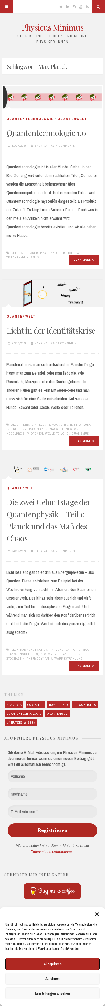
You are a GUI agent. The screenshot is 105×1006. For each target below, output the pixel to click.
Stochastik (15, 658)
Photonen (35, 433)
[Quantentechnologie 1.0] (52, 97)
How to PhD (58, 705)
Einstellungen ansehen (52, 993)
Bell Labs (19, 253)
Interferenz (16, 429)
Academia (14, 705)
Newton (72, 429)
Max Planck (49, 253)
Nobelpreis (15, 433)
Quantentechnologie (30, 118)
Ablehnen (53, 978)
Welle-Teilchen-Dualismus (67, 433)
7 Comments (65, 551)
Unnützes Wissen (21, 722)
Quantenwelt (72, 118)
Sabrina (41, 146)
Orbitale (68, 253)
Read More (82, 260)
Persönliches (85, 705)
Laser (33, 253)
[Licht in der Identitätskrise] (52, 293)
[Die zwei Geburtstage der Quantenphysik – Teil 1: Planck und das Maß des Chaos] (52, 469)
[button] (97, 914)
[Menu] (6, 6)
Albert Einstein (24, 425)
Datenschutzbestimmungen (52, 852)
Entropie (73, 649)
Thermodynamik (39, 658)
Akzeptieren (53, 964)
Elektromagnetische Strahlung (65, 425)
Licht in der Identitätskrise (50, 330)
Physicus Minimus (52, 27)
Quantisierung (71, 654)
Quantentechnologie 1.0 (46, 132)
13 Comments (66, 343)
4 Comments (65, 146)
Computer (35, 705)
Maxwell (57, 429)
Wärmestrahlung (68, 658)
